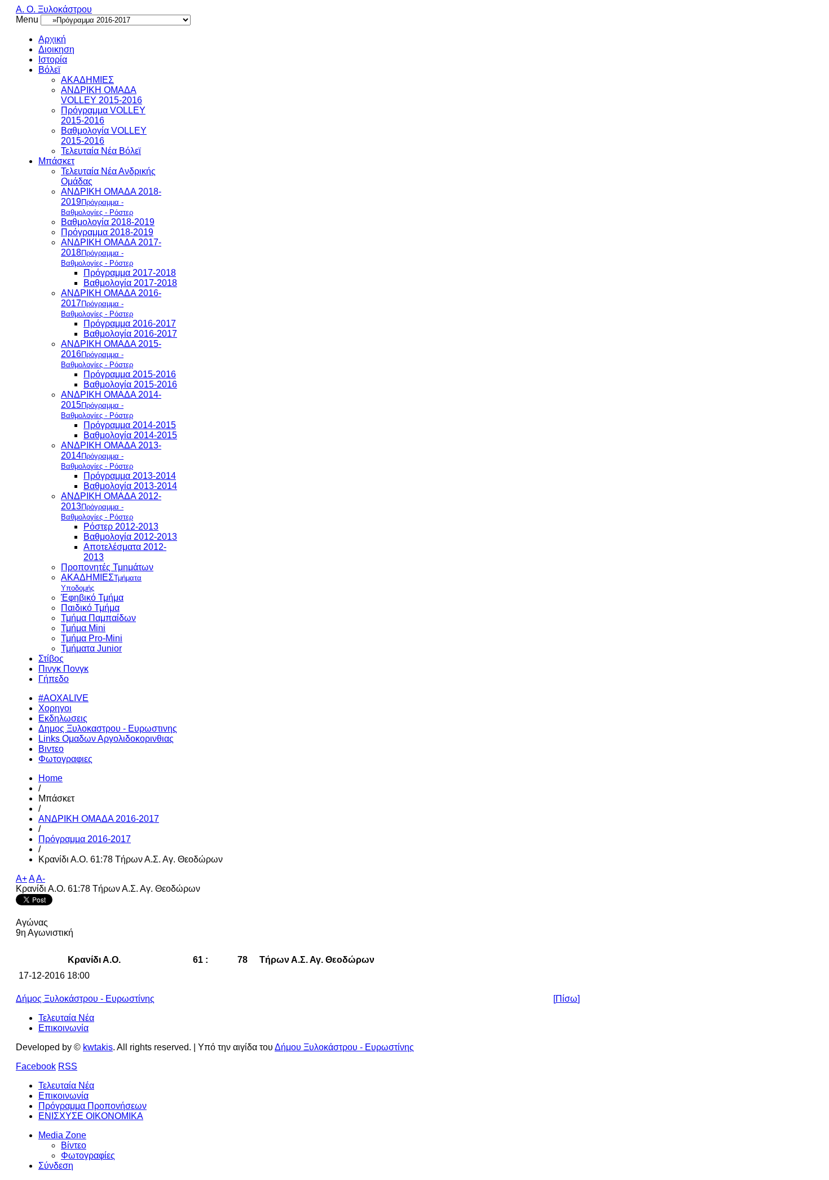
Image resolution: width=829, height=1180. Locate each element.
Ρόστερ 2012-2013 (120, 526)
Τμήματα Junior (91, 648)
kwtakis (98, 1047)
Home (50, 778)
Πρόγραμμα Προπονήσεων (92, 1106)
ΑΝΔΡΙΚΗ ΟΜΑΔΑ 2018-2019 (111, 202)
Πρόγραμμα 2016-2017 (129, 323)
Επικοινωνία (63, 1028)
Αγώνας (32, 922)
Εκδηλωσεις (62, 718)
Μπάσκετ (56, 161)
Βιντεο (51, 749)
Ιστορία (52, 59)
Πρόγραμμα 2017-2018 (129, 273)
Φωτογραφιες (65, 759)
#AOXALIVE (63, 698)
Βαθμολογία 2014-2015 (130, 435)
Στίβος (51, 658)
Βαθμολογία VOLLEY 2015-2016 (104, 136)
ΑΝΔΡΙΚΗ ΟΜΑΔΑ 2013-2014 (111, 455)
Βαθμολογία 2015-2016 (130, 384)
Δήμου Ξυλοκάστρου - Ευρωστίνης (344, 1047)
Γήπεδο (53, 679)
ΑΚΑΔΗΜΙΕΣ (87, 80)
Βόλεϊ (49, 69)
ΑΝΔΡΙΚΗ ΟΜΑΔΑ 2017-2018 (111, 252)
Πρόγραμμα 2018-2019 (107, 232)
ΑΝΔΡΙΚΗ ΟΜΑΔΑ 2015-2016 (111, 354)
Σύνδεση (55, 1165)
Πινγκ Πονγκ (63, 668)
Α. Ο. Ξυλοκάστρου (54, 9)
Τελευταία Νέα (66, 1018)
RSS (67, 1066)
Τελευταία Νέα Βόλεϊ (101, 151)
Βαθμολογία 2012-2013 (130, 536)
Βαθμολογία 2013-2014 (130, 486)
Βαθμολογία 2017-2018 (130, 283)
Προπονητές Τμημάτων (107, 567)
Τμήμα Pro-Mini (91, 638)
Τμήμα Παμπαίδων (98, 618)
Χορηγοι (55, 708)
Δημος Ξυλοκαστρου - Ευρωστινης (107, 728)
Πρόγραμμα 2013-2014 (129, 476)
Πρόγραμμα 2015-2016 (129, 374)
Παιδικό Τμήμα (90, 608)
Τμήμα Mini (83, 628)
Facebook (36, 1066)
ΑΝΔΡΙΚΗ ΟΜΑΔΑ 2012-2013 (111, 506)
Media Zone (62, 1135)
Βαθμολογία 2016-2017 (130, 333)
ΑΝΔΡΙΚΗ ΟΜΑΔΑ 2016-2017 (111, 303)
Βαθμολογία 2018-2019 (108, 222)
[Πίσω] (566, 998)
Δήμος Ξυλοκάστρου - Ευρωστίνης (85, 998)
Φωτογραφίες (88, 1155)
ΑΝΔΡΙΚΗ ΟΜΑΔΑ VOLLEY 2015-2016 (101, 95)
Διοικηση (56, 49)
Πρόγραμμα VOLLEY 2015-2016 (103, 115)
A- (40, 878)
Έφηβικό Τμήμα (92, 597)
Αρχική (52, 39)
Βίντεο (73, 1145)
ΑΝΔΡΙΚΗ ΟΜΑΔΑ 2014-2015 (111, 405)
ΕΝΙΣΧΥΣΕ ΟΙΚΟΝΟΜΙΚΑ (90, 1116)
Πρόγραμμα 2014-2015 (129, 425)
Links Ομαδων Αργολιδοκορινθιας (106, 738)
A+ (21, 878)
